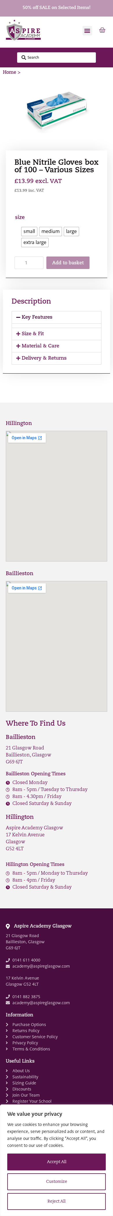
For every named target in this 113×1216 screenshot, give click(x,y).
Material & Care (40, 346)
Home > (12, 72)
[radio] (29, 231)
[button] (87, 30)
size (20, 217)
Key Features (37, 317)
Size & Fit (33, 333)
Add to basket (68, 263)
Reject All (56, 1201)
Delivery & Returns (44, 358)
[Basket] (102, 31)
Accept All (56, 1162)
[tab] (56, 317)
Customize (56, 1182)
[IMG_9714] (56, 111)
